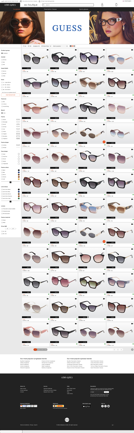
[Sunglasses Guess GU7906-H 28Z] (120, 107)
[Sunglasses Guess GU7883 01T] (64, 282)
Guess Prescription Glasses (97, 362)
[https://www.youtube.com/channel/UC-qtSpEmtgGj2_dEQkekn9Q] (108, 406)
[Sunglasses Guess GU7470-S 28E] (35, 307)
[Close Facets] (10, 46)
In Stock (4, 104)
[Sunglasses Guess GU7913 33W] (120, 132)
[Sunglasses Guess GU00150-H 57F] (35, 132)
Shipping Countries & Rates (50, 390)
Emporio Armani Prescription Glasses (75, 367)
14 (121, 349)
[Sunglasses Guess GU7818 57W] (92, 207)
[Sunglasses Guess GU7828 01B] (64, 232)
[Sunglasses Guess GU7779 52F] (64, 257)
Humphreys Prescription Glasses (74, 364)
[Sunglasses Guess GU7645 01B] (35, 58)
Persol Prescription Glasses (97, 361)
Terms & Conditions (24, 424)
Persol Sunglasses (24, 364)
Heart (4, 154)
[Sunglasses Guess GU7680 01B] (92, 182)
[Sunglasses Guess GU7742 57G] (120, 207)
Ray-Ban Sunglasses (25, 361)
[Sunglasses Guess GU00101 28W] (120, 58)
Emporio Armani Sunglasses (48, 361)
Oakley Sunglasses (24, 362)
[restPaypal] (28, 406)
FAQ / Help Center (71, 388)
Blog (68, 391)
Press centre (23, 388)
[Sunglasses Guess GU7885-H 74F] (35, 157)
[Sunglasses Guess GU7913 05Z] (64, 107)
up (112, 424)
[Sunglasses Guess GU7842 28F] (64, 157)
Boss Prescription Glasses (97, 364)
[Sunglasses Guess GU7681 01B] (64, 58)
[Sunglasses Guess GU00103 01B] (120, 182)
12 (114, 349)
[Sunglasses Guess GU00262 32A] (92, 232)
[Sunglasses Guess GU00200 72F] (35, 332)
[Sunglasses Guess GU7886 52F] (120, 232)
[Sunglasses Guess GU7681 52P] (92, 282)
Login (102, 6)
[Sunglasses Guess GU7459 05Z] (92, 157)
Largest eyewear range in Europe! (11, 1)
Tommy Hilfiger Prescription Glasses (99, 366)
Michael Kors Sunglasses (47, 362)
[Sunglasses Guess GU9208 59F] (35, 107)
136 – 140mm (7, 87)
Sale (4, 101)
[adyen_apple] (32, 406)
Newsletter (69, 390)
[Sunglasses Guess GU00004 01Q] (64, 332)
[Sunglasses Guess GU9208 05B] (35, 83)
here (107, 395)
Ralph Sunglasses (46, 366)
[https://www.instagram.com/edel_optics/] (105, 406)
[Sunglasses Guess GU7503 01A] (120, 257)
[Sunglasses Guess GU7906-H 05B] (120, 157)
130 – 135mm (6, 84)
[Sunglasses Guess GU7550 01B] (35, 282)
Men (4, 62)
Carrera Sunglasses (24, 366)
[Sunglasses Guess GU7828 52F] (64, 207)
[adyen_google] (35, 406)
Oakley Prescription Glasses (73, 362)
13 (117, 349)
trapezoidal (5, 163)
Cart (116, 6)
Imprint (35, 424)
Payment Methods (48, 388)
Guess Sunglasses (46, 364)
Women (4, 59)
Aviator (4, 131)
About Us (22, 386)
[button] (10, 5)
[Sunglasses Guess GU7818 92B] (120, 282)
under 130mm (7, 82)
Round (4, 124)
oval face (5, 156)
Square (4, 119)
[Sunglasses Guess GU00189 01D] (92, 307)
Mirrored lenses (6, 213)
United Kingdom (127, 1)
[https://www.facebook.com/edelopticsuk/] (102, 406)
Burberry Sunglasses (46, 367)
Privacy (31, 424)
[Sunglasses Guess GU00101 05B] (92, 332)
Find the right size (10, 94)
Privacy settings (24, 390)
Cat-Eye (4, 126)
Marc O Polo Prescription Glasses (74, 366)
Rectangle (5, 121)
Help (68, 386)
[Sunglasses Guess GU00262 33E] (92, 132)
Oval (4, 129)
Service (45, 386)
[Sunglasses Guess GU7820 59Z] (35, 207)
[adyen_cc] (21, 406)
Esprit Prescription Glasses (97, 367)
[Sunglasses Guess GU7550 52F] (64, 307)
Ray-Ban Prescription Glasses (74, 361)
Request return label (48, 391)
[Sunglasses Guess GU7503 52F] (64, 182)
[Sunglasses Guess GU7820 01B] (92, 58)
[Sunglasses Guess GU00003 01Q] (92, 107)
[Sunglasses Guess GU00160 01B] (64, 83)
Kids (4, 64)
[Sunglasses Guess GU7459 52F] (92, 257)
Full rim (4, 145)
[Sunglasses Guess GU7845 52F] (35, 182)
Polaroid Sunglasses (25, 367)
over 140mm (7, 89)
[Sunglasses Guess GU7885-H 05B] (35, 257)
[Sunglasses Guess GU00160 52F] (120, 307)
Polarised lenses (6, 211)
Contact (22, 391)
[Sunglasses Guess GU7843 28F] (35, 232)
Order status (70, 393)
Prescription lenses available (9, 208)
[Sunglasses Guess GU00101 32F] (64, 132)
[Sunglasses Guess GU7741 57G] (92, 83)
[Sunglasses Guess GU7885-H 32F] (120, 332)
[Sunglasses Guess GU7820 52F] (120, 83)
